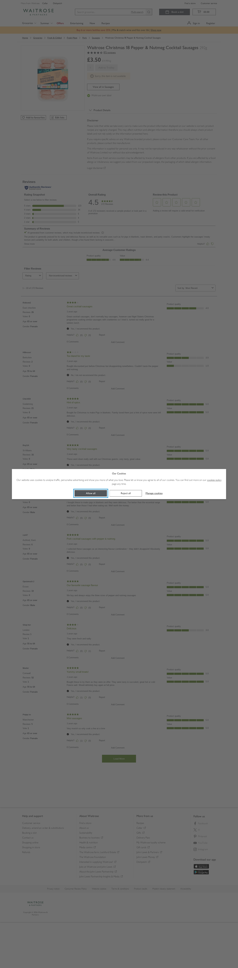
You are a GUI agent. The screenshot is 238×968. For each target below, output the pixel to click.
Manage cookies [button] (154, 493)
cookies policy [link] (214, 479)
